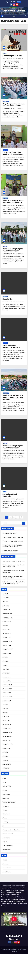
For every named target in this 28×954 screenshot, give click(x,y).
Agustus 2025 (7, 621)
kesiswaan (5, 149)
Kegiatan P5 (7, 299)
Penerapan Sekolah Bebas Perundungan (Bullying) (13, 202)
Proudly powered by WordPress (9, 949)
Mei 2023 (5, 712)
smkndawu (21, 58)
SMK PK (5, 841)
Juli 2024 (5, 657)
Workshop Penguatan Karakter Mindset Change (13, 153)
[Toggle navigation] (14, 16)
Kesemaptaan (6, 794)
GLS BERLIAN (5, 101)
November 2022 (7, 736)
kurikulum (5, 296)
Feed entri (5, 864)
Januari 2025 (6, 637)
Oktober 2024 (7, 645)
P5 (3, 826)
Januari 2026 (6, 609)
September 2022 (7, 744)
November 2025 (7, 613)
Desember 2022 (7, 732)
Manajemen (6, 814)
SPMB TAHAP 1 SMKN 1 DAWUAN (13, 537)
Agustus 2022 (7, 748)
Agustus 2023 (7, 700)
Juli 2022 (5, 752)
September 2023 (7, 697)
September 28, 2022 (9, 108)
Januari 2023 (6, 728)
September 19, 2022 (9, 450)
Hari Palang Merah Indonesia (10, 495)
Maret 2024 (6, 673)
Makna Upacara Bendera (10, 533)
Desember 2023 (7, 685)
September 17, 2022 (9, 499)
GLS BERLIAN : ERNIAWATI (17, 561)
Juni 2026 (6, 598)
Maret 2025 (6, 629)
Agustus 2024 (7, 653)
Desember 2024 (7, 641)
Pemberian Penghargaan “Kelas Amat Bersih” (13, 250)
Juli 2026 (5, 594)
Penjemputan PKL (8, 834)
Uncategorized (7, 849)
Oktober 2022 (7, 740)
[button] (25, 16)
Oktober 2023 (7, 693)
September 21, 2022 (9, 402)
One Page (5, 822)
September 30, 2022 (9, 58)
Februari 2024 (7, 677)
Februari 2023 (7, 724)
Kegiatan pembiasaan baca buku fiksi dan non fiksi (14, 105)
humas (5, 790)
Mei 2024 (5, 665)
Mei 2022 (5, 760)
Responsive (6, 838)
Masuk (5, 860)
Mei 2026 (5, 602)
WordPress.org (7, 872)
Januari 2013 (6, 768)
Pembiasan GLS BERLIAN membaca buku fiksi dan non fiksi (13, 398)
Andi (4, 561)
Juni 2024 (6, 661)
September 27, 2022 (9, 157)
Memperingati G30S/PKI (12, 56)
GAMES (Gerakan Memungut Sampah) (11, 346)
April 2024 (6, 669)
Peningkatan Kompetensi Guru (11, 830)
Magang (5, 810)
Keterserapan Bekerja (9, 802)
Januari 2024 (6, 681)
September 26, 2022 (9, 253)
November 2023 (7, 689)
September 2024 (7, 649)
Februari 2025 (7, 633)
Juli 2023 (5, 704)
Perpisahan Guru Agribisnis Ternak (13, 541)
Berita (4, 53)
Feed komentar (7, 868)
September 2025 (7, 617)
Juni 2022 (5, 756)
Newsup (23, 949)
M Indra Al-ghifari (8, 565)
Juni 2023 (5, 708)
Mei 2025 (5, 625)
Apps (4, 778)
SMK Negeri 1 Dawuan (14, 10)
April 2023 (6, 716)
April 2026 (6, 605)
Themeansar (14, 951)
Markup (5, 818)
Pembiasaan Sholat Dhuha (10, 550)
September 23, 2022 (9, 301)
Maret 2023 (6, 720)
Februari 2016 (7, 764)
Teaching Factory (8, 845)
